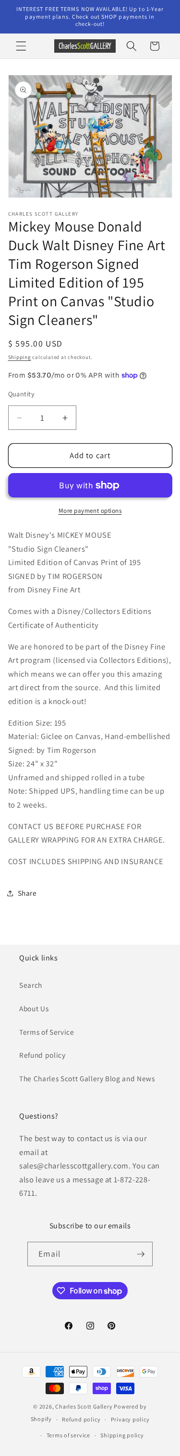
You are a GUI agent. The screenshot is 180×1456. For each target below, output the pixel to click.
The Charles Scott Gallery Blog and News (87, 1078)
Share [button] (27, 893)
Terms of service (68, 1435)
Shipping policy (122, 1435)
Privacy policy (130, 1419)
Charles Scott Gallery (83, 1406)
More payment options (90, 511)
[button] (21, 46)
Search (30, 985)
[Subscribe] (140, 1254)
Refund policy (42, 1055)
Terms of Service (46, 1032)
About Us (33, 1008)
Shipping (19, 357)
